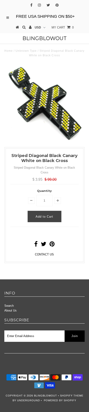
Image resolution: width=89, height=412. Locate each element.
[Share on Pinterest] (52, 245)
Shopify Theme (71, 395)
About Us (10, 310)
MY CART (63, 27)
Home (8, 50)
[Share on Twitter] (43, 245)
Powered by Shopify (60, 400)
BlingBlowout (44, 38)
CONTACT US (44, 254)
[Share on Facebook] (36, 245)
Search (9, 305)
